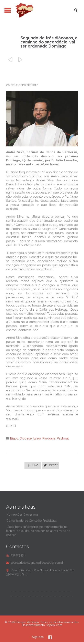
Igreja (37, 438)
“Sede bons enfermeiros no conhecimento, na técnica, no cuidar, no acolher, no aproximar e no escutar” (38, 531)
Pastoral (63, 438)
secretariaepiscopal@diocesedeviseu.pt (34, 562)
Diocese (26, 438)
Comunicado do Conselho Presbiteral (31, 520)
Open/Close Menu (7, 10)
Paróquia (48, 438)
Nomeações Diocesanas (23, 514)
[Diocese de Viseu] (44, 10)
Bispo (14, 438)
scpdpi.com (54, 625)
